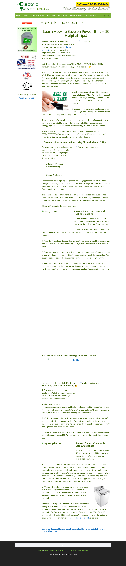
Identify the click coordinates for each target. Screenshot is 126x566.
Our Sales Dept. (26, 97)
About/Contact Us (90, 15)
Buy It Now (51, 15)
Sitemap (73, 550)
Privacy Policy (49, 550)
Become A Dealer (76, 15)
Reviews (26, 15)
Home (18, 15)
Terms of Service (61, 550)
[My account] (104, 15)
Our (69, 550)
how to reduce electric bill (78, 518)
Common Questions (38, 15)
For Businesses (62, 15)
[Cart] (109, 15)
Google (40, 550)
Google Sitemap (83, 550)
